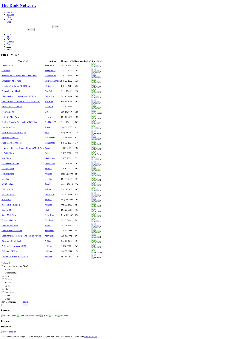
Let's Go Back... (8, 153)
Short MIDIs (6, 210)
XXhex (48, 127)
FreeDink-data (7, 112)
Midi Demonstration (10, 163)
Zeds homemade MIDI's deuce (14, 256)
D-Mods (10, 42)
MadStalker (50, 158)
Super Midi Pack (8, 215)
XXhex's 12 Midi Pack (11, 241)
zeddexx (48, 246)
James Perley (50, 70)
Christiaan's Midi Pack (11, 81)
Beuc (47, 112)
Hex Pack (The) (8, 127)
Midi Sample (7, 179)
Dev (8, 44)
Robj (47, 132)
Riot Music (6, 199)
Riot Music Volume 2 (10, 205)
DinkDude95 (50, 122)
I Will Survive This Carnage (13, 132)
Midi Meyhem (7, 174)
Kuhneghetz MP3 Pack (11, 143)
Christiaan (49, 86)
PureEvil (48, 91)
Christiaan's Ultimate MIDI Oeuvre (16, 86)
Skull (47, 210)
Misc (9, 46)
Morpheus (49, 230)
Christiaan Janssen (53, 81)
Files (9, 17)
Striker (48, 225)
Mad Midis (6, 158)
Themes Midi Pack (9, 220)
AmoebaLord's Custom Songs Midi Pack (19, 75)
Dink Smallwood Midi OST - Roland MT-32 (20, 101)
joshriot (48, 189)
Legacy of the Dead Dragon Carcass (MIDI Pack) (22, 148)
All (8, 37)
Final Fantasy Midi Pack (11, 106)
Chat (9, 22)
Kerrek (48, 117)
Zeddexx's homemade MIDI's (14, 246)
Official (10, 39)
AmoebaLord (50, 75)
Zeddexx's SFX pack (10, 251)
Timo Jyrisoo (50, 65)
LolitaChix (49, 96)
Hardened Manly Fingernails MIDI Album (19, 122)
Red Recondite (90, 336)
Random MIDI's (8, 194)
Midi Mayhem (7, 168)
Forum (9, 19)
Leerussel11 (50, 163)
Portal (9, 34)
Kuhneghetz (50, 143)
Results (25, 302)
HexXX (48, 179)
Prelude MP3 (7, 189)
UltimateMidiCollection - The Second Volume (21, 236)
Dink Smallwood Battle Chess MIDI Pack (19, 96)
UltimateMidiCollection (11, 230)
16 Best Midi (7, 65)
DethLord (49, 106)
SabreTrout (49, 215)
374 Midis (5, 70)
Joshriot (48, 148)
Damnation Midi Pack (10, 91)
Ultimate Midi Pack (9, 225)
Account (10, 14)
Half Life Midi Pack (10, 117)
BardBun (49, 101)
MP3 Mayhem (7, 184)
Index (9, 49)
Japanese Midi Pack (9, 137)
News (9, 12)
